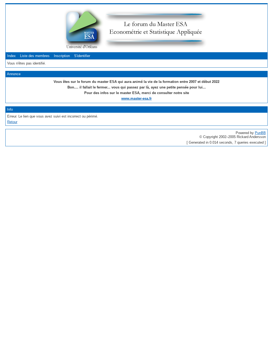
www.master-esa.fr (136, 98)
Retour (12, 122)
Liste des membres (35, 56)
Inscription (62, 56)
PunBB (260, 133)
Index (11, 56)
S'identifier (82, 56)
